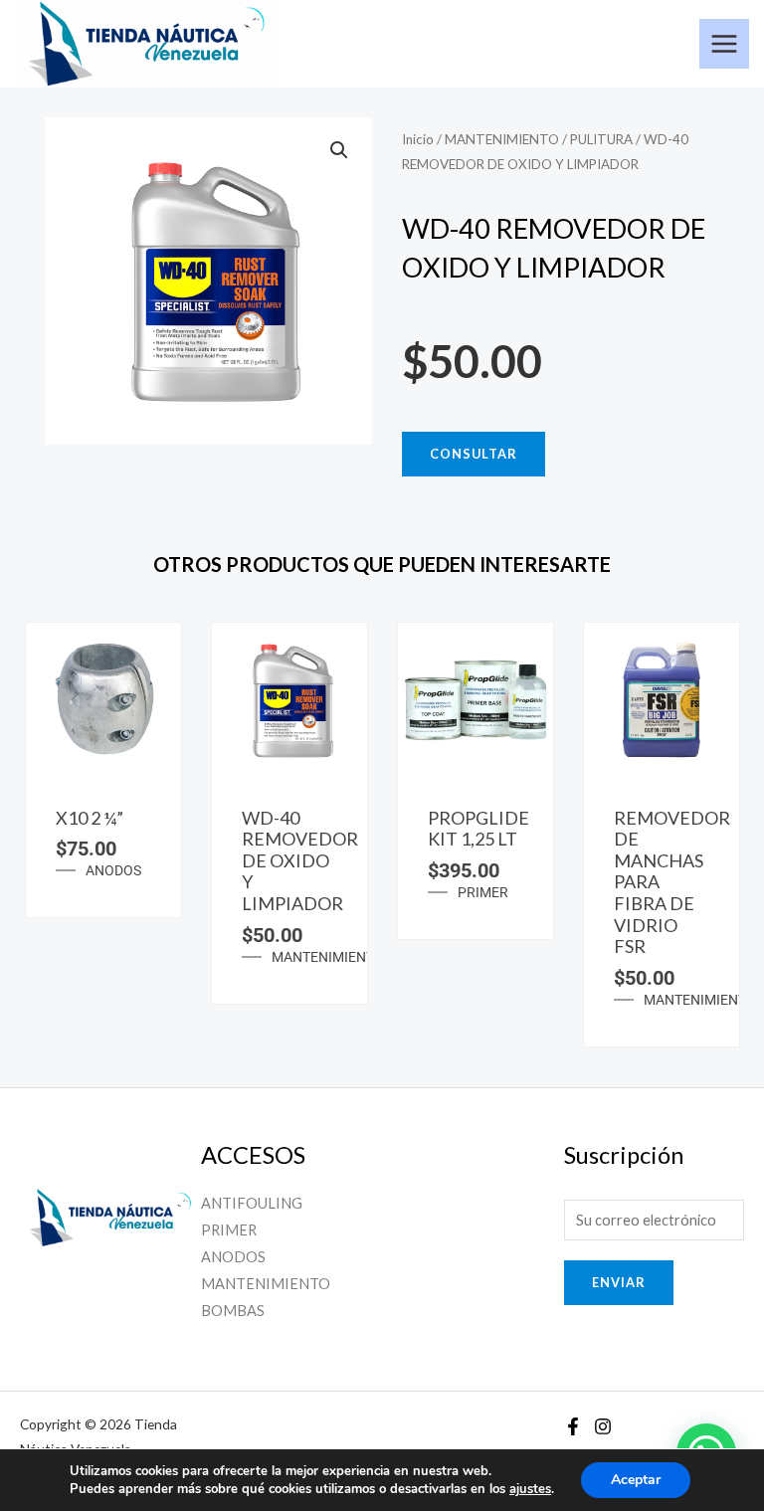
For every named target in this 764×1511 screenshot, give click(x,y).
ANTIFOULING (251, 1203)
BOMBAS (233, 1310)
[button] (339, 150)
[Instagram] (603, 1426)
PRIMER (483, 892)
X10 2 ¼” (89, 818)
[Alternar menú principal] (724, 44)
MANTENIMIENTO (502, 139)
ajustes (530, 1489)
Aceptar (636, 1479)
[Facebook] (573, 1426)
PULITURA (601, 139)
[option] (103, 770)
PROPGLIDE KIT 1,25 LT (478, 828)
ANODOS (113, 870)
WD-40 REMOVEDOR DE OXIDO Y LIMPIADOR (300, 860)
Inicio (418, 139)
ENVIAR (619, 1282)
